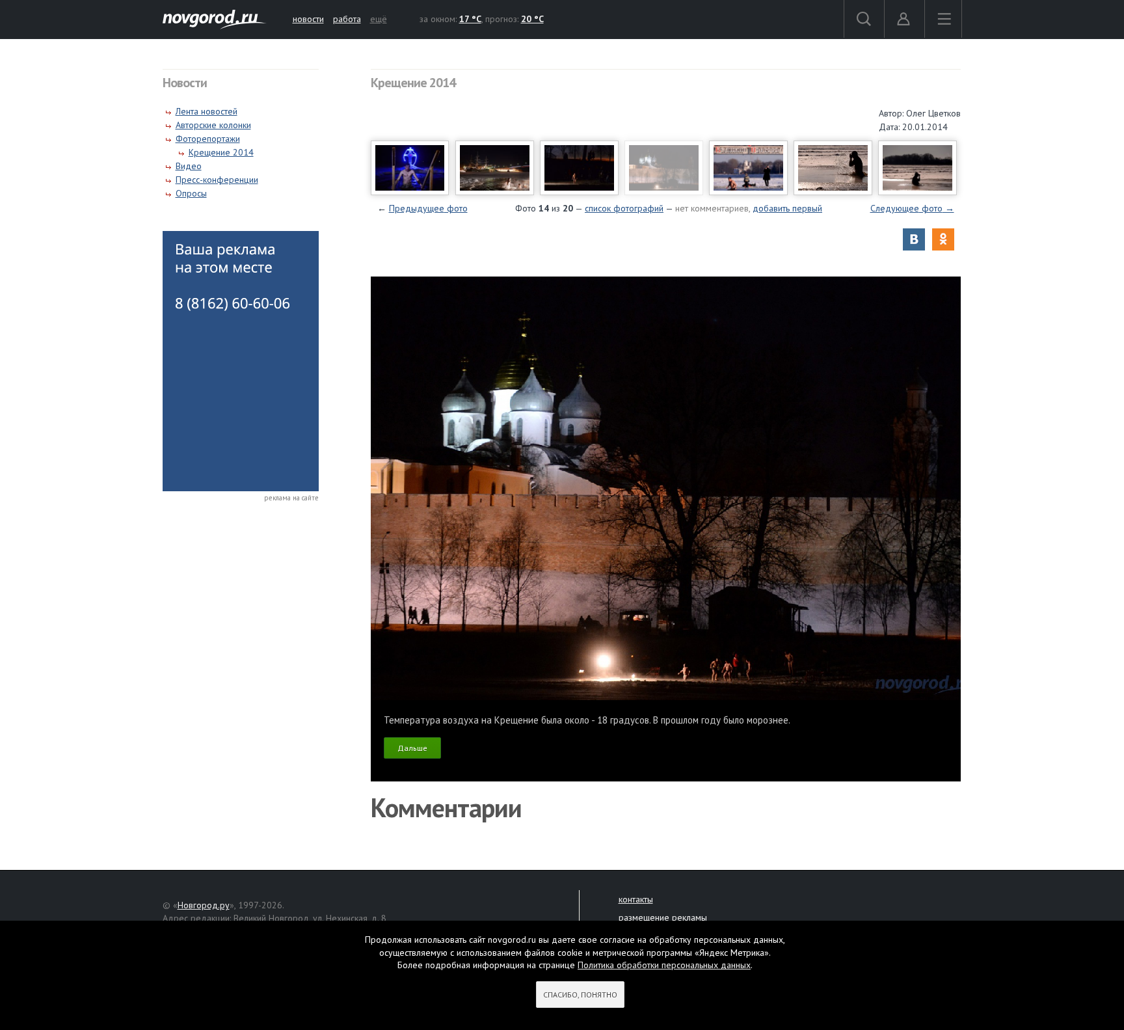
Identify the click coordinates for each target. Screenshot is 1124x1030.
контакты (636, 899)
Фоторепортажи (208, 138)
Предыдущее (428, 208)
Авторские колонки (213, 125)
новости (308, 19)
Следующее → (912, 208)
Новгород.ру (204, 905)
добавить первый (787, 208)
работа (347, 19)
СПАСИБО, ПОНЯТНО (580, 994)
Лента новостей (206, 111)
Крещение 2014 (221, 152)
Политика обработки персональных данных (664, 965)
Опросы (191, 193)
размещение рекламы (663, 917)
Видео (189, 166)
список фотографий (624, 208)
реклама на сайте (291, 497)
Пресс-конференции (217, 179)
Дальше (412, 748)
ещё (378, 19)
